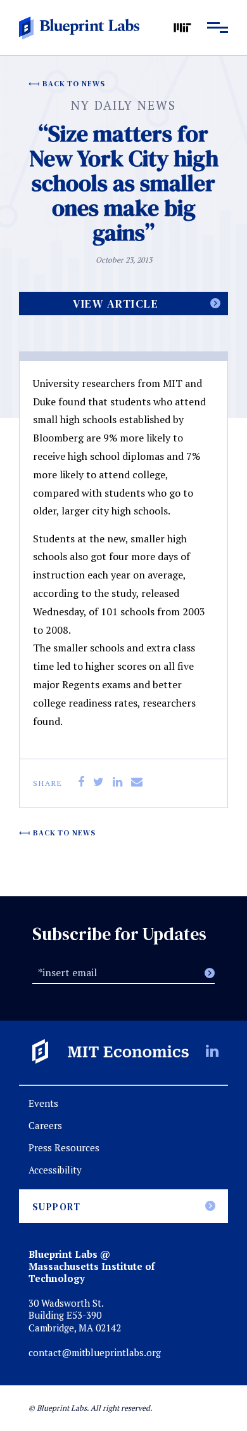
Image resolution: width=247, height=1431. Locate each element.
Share (48, 783)
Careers (45, 1125)
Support (56, 1206)
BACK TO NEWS (73, 84)
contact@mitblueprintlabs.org (94, 1353)
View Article (115, 303)
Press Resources (63, 1147)
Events (43, 1103)
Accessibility (55, 1169)
